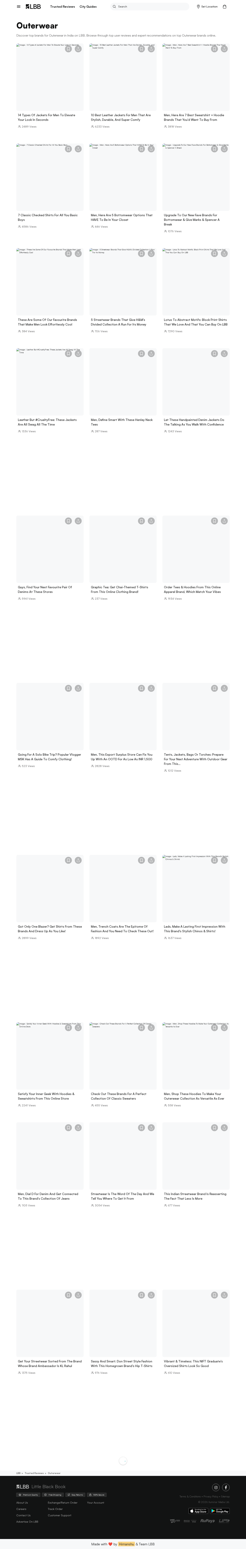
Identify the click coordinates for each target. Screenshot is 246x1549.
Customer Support (59, 1515)
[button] (207, 6)
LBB (18, 1473)
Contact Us (23, 1515)
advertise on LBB (27, 1521)
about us (22, 1502)
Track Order (55, 1509)
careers (21, 1509)
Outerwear (54, 1473)
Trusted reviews (34, 1473)
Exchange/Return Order (62, 1502)
